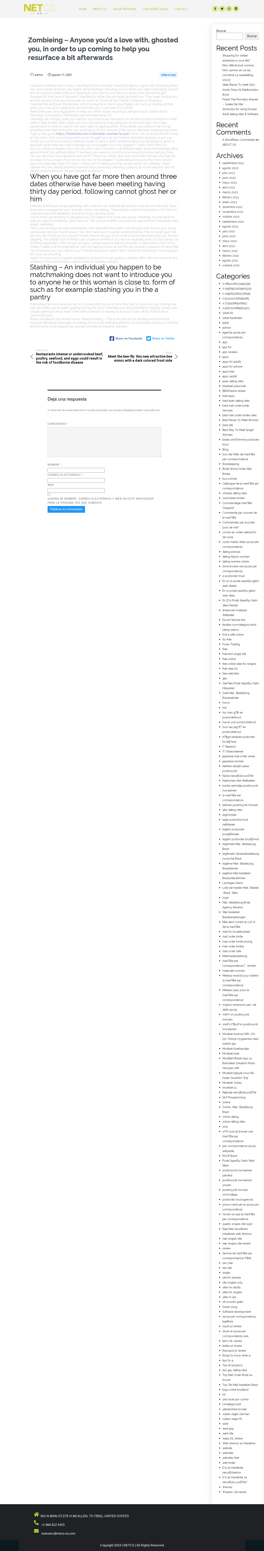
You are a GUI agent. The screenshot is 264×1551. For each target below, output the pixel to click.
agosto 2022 (230, 226)
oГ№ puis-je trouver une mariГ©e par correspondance (237, 1136)
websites (227, 1452)
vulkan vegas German (235, 1414)
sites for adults (231, 1287)
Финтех (227, 1487)
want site (227, 1433)
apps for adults (231, 361)
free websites (230, 673)
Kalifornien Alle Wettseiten (238, 780)
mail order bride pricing (237, 941)
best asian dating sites (236, 400)
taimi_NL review (232, 1340)
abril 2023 (228, 187)
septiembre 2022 (233, 221)
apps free (228, 371)
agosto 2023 (230, 168)
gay (224, 678)
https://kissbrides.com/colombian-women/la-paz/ (93, 134)
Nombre (55, 464)
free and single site (234, 653)
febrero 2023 (230, 197)
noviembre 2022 (232, 211)
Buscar (221, 31)
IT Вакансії (229, 746)
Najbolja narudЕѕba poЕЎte (239, 1092)
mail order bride (232, 936)
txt (223, 1394)
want (225, 1423)
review (226, 1248)
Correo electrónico (65, 475)
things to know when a (236, 1355)
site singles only (232, 1282)
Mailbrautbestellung (234, 956)
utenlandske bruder (234, 1409)
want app (228, 1428)
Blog (225, 449)
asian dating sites (233, 381)
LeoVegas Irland (232, 882)
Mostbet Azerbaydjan (235, 1048)
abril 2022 (228, 246)
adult (225, 322)
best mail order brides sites (239, 415)
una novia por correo (235, 1399)
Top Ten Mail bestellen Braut (240, 1384)
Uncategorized (231, 1404)
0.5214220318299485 (235, 298)
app (224, 342)
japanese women (233, 761)
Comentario (58, 424)
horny (226, 702)
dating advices (231, 551)
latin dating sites (232, 809)
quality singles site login (237, 1223)
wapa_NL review (232, 1438)
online (226, 1102)
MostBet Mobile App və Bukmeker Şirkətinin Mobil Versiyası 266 (238, 1063)
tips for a (227, 1360)
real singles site (232, 1238)
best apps (228, 395)
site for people (231, 1277)
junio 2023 (229, 177)
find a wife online (233, 634)
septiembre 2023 (233, 163)
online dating (230, 1116)
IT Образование (232, 751)
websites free (230, 1457)
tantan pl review (232, 1345)
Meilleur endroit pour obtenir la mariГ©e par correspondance (240, 980)
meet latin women (233, 970)
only (225, 1126)
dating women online (235, 561)
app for (227, 347)
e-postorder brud (233, 576)
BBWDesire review (234, 390)
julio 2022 (228, 231)
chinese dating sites (234, 493)
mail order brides (233, 946)
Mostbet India (230, 1053)
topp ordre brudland (235, 1389)
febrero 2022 (230, 255)
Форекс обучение (234, 1492)
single (226, 1272)
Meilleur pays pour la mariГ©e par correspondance (235, 995)
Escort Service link (233, 619)
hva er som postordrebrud (239, 722)
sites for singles (232, 1292)
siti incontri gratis (232, 1301)
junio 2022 (229, 236)
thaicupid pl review (234, 1350)
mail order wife (231, 951)
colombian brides (233, 498)
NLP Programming (233, 1097)
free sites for (230, 668)
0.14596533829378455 (236, 293)
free (224, 649)
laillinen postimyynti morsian (240, 805)
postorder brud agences (237, 1199)
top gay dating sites (234, 1370)
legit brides (229, 814)
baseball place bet (234, 386)
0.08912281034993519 (236, 283)
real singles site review (236, 1243)
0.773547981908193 (234, 303)
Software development (236, 1311)
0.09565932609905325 (236, 288)
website (227, 1448)
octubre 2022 (230, 216)
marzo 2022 (230, 250)
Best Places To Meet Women (240, 420)
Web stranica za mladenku (238, 1443)
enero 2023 (229, 202)
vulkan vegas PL (232, 1418)
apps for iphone (232, 366)
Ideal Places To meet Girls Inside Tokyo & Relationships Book (240, 89)
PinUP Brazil (229, 1155)
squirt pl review (232, 1326)
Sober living (229, 1306)
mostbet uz (229, 1087)
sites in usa (168, 74)
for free (227, 639)
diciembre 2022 (232, 207)
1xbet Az (227, 312)
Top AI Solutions (232, 1365)
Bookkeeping (230, 464)
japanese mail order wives (238, 756)
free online (229, 659)
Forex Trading (231, 644)
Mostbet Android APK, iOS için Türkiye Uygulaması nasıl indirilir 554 (240, 1038)
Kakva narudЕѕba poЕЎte (237, 775)
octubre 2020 (231, 265)
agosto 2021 (230, 260)
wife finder (228, 1462)
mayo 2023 (229, 182)
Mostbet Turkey (232, 1082)
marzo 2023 (230, 192)
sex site (227, 1267)
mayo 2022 (229, 241)
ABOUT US (229, 144)
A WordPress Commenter (238, 139)
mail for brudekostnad (236, 931)
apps (225, 356)
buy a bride (229, 478)
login (225, 897)
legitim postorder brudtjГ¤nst (240, 839)
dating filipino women (236, 556)
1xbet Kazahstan (232, 318)
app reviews (230, 352)
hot (224, 707)
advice (226, 327)
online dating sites (233, 1121)
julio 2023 (228, 172)
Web (51, 485)
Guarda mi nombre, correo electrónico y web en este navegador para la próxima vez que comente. (101, 500)
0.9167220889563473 (236, 308)
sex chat (227, 1263)
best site (227, 425)
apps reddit (229, 376)
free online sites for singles (239, 663)
